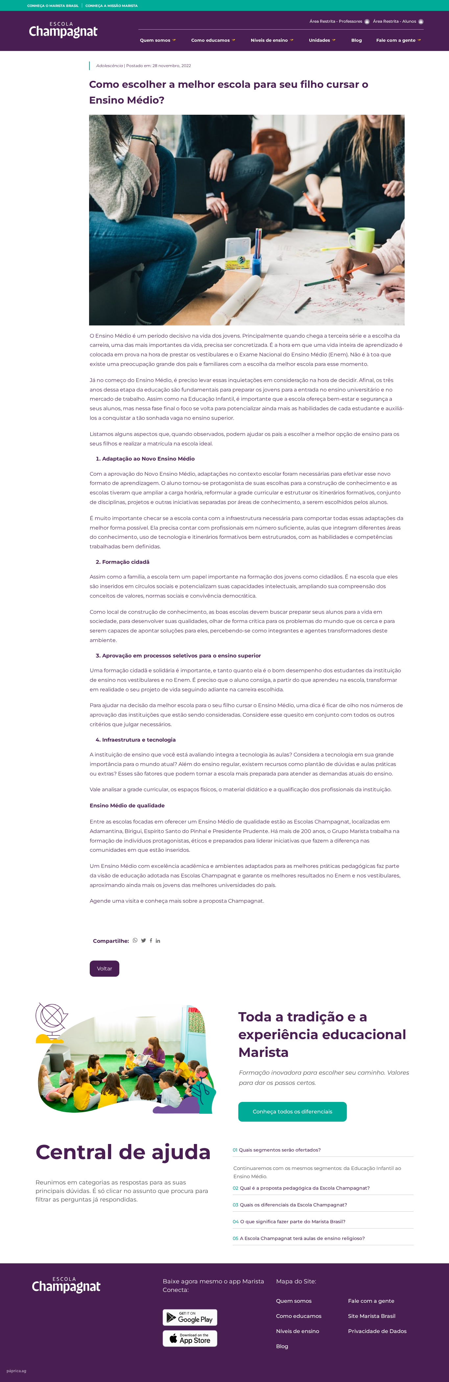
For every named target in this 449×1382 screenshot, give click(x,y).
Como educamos (210, 40)
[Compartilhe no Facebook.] (151, 941)
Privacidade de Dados (377, 1331)
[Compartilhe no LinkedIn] (158, 941)
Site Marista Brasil (371, 1316)
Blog (356, 40)
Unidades (319, 40)
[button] (323, 1190)
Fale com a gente (395, 40)
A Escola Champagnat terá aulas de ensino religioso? (299, 1238)
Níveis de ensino (269, 40)
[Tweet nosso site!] (143, 941)
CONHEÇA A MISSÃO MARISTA (111, 6)
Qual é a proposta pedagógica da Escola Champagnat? (301, 1188)
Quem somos (155, 40)
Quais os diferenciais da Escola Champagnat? (290, 1205)
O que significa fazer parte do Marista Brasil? (289, 1222)
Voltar (104, 968)
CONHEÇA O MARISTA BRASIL (53, 6)
